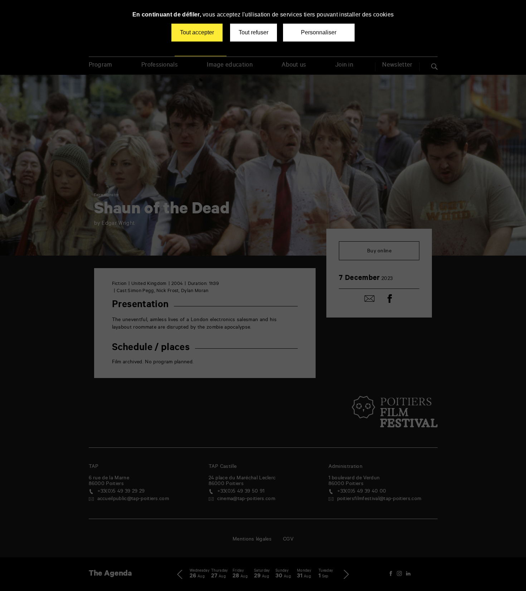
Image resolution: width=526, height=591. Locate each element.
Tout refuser (253, 32)
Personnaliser (318, 32)
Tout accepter (197, 32)
